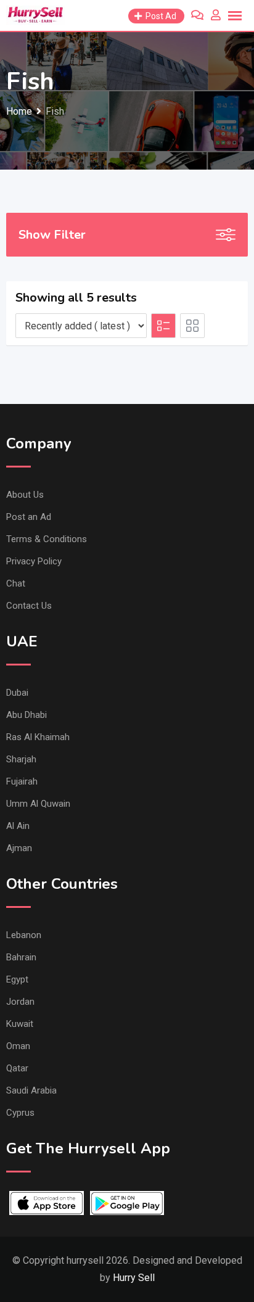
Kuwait (19, 1023)
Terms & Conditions (46, 539)
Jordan (20, 1001)
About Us (25, 494)
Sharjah (21, 759)
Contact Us (29, 605)
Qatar (17, 1068)
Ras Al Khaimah (38, 737)
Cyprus (20, 1112)
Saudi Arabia (31, 1090)
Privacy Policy (34, 561)
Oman (18, 1046)
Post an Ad (28, 516)
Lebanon (23, 935)
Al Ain (18, 825)
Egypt (17, 979)
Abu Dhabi (26, 714)
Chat (15, 583)
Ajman (19, 848)
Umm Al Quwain (38, 803)
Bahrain (21, 957)
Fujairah (22, 781)
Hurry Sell (134, 1277)
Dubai (17, 692)
